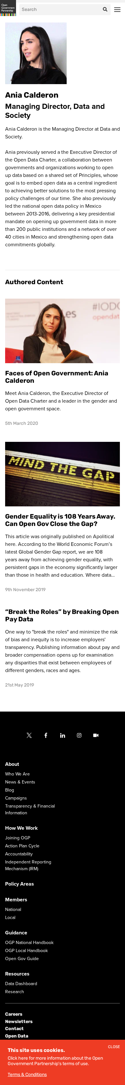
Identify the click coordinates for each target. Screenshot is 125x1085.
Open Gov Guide (22, 959)
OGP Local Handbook (26, 951)
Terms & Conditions (27, 1074)
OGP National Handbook (29, 943)
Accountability (19, 854)
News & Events (20, 782)
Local (10, 918)
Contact (14, 1028)
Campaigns (16, 798)
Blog (9, 790)
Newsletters (19, 1021)
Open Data (16, 1036)
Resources (17, 974)
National (13, 910)
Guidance (16, 933)
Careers (13, 1014)
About (12, 764)
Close (114, 1047)
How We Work (21, 828)
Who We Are (17, 774)
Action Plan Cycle (22, 846)
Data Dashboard (21, 984)
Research (14, 992)
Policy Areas (19, 884)
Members (16, 900)
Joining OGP (17, 838)
